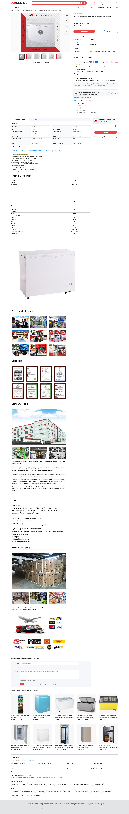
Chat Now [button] (108, 31)
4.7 (100, 121)
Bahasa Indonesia (106, 804)
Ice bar (12, 768)
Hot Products (28, 803)
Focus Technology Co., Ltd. (54, 808)
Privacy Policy (87, 808)
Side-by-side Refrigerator (70, 763)
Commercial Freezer (57, 10)
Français (45, 804)
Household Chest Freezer (18, 795)
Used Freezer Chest (68, 791)
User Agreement (73, 808)
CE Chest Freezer (95, 791)
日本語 (81, 804)
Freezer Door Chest (106, 791)
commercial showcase (69, 766)
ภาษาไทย (89, 804)
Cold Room (51, 784)
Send (22, 684)
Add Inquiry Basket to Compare (41, 62)
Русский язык (51, 804)
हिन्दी (84, 804)
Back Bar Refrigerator (98, 784)
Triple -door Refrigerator (96, 763)
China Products (35, 803)
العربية (72, 804)
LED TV (12, 766)
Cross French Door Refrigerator (45, 763)
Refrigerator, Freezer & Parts (30, 10)
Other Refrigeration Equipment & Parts (37, 784)
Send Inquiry (84, 31)
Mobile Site (97, 803)
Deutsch (61, 804)
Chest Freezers (67, 768)
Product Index (90, 803)
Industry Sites (74, 803)
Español (34, 804)
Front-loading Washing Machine (18, 763)
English (29, 804)
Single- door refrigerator (43, 768)
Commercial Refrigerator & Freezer (45, 10)
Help (92, 7)
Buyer (84, 7)
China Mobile (15, 791)
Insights (102, 803)
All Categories (16, 7)
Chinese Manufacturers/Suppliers (46, 803)
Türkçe (93, 804)
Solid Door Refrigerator (62, 784)
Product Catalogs (32, 760)
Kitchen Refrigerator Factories (54, 791)
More (12, 798)
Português (40, 804)
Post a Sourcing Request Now (52, 684)
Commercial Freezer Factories (28, 791)
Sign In (76, 112)
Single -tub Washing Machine (98, 768)
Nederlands (67, 804)
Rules (117, 7)
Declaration (80, 808)
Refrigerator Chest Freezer (82, 791)
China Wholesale (58, 803)
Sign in (116, 4)
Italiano (57, 804)
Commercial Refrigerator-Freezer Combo (80, 784)
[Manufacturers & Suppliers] (19, 3)
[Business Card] (116, 126)
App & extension (100, 7)
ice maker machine (95, 766)
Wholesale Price (66, 803)
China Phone (41, 791)
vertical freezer (41, 766)
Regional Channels (82, 803)
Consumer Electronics (19, 10)
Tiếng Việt (99, 804)
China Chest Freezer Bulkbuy (33, 795)
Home (12, 10)
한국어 (76, 804)
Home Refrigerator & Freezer (18, 784)
